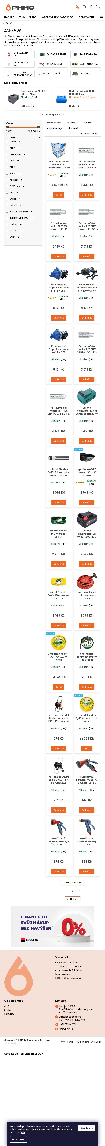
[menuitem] (9, 17)
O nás (7, 1006)
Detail (59, 194)
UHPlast (16, 224)
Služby (7, 1010)
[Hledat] (84, 7)
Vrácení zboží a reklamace (69, 966)
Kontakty (9, 1013)
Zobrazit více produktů (51, 114)
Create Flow (17, 154)
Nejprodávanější (54, 128)
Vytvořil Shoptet (68, 1041)
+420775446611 (67, 1024)
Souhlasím (86, 1128)
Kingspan (16, 179)
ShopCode (96, 1041)
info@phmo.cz (67, 1028)
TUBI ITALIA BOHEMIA (21, 218)
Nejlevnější (72, 122)
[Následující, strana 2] (72, 891)
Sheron (15, 199)
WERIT (14, 237)
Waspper (16, 230)
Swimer (15, 205)
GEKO (14, 167)
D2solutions (83, 1041)
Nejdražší (87, 122)
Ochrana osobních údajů (68, 970)
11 (79, 890)
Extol (14, 160)
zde (23, 1132)
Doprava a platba (64, 974)
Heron (15, 173)
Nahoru (74, 899)
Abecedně (73, 128)
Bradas (15, 141)
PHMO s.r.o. (17, 186)
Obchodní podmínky (66, 962)
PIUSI (14, 192)
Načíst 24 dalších (72, 882)
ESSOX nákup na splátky (68, 978)
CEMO (15, 148)
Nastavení (18, 1139)
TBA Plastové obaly (21, 211)
